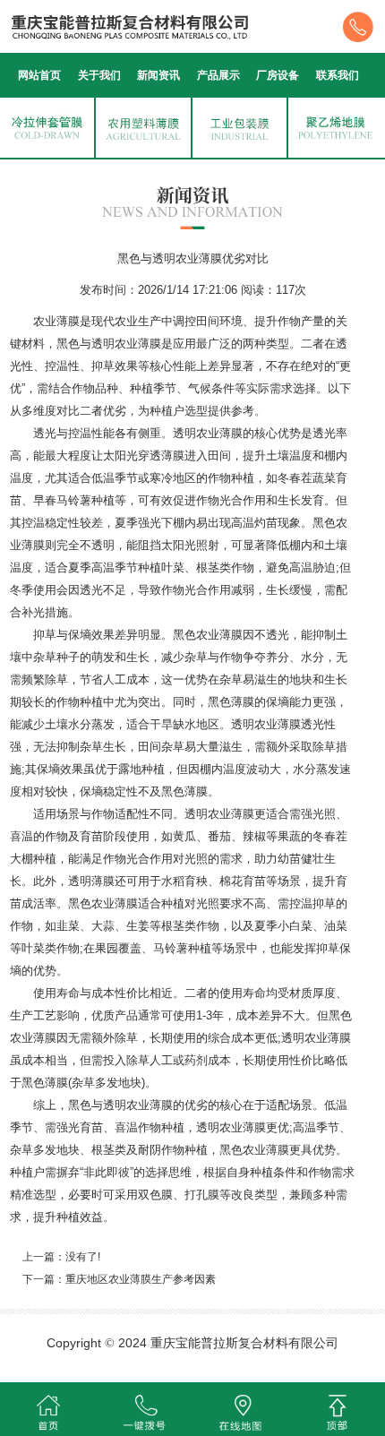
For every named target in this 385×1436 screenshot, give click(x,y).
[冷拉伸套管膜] (47, 126)
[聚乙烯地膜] (335, 126)
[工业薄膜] (239, 126)
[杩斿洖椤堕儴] (337, 1409)
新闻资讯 (158, 75)
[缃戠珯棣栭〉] (48, 1409)
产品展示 (218, 75)
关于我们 (99, 75)
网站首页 (39, 75)
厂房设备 (277, 75)
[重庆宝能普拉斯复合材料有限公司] (192, 25)
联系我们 (337, 75)
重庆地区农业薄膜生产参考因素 (140, 1279)
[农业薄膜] (143, 126)
